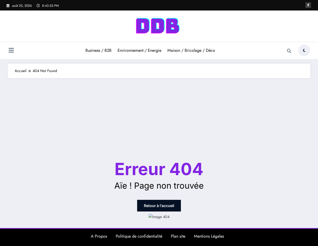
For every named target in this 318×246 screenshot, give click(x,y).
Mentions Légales (209, 236)
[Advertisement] (159, 113)
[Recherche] (289, 51)
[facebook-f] (308, 5)
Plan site (178, 236)
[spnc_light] (304, 50)
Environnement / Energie (139, 50)
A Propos (99, 236)
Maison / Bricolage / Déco (191, 50)
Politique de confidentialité (139, 236)
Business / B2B (98, 50)
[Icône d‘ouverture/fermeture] (11, 50)
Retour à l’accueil (159, 205)
